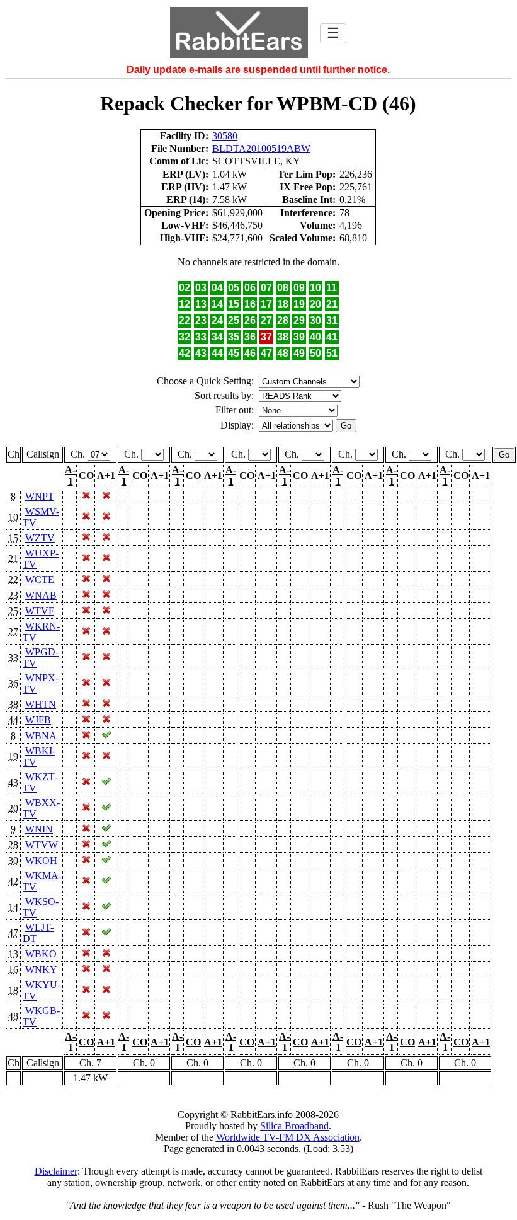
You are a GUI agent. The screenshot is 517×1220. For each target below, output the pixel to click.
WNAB (41, 595)
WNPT (39, 496)
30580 (224, 135)
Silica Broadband (294, 1125)
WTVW (41, 844)
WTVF (39, 611)
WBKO (41, 953)
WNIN (39, 829)
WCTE (39, 579)
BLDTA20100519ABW (261, 148)
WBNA (41, 735)
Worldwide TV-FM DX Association (288, 1137)
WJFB (38, 720)
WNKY (41, 969)
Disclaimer (56, 1171)
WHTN (40, 704)
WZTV (40, 537)
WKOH (41, 860)
